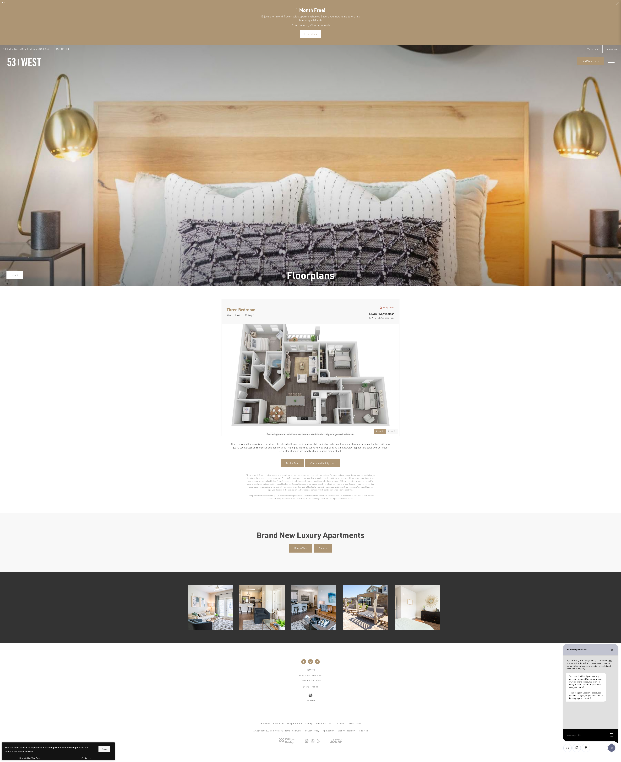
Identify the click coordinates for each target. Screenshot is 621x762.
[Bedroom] (417, 606)
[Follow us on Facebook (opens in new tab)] (303, 660)
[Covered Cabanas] (365, 606)
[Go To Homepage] (24, 61)
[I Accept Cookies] (113, 746)
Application (328, 729)
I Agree (104, 749)
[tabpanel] (310, 378)
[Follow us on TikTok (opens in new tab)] (317, 660)
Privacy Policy (312, 729)
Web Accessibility (346, 729)
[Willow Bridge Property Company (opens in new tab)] (287, 741)
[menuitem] (265, 722)
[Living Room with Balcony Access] (210, 606)
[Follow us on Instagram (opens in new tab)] (310, 660)
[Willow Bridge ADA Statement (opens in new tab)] (318, 740)
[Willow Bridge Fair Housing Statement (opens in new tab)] (313, 740)
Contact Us (86, 758)
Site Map (363, 729)
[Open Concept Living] (313, 606)
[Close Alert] (617, 4)
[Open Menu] (611, 59)
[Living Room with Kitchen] (262, 606)
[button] (2, 2)
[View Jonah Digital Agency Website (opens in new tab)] (336, 740)
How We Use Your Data (29, 758)
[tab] (392, 430)
